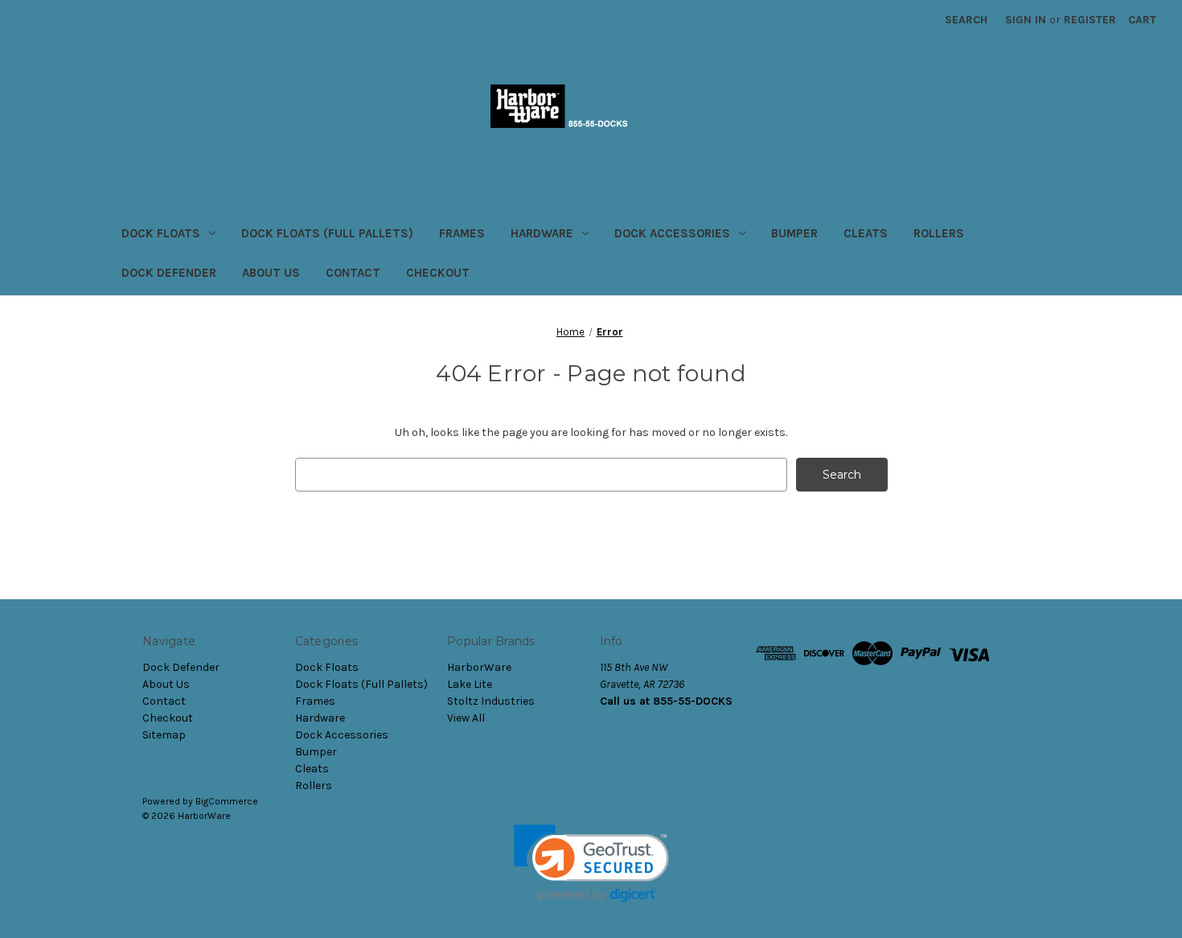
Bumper (794, 233)
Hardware (542, 233)
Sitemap (164, 735)
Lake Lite (469, 684)
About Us (271, 272)
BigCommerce (226, 801)
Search (966, 20)
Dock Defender (168, 272)
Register (1090, 20)
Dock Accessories (672, 233)
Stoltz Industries (491, 701)
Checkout (438, 272)
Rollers (938, 233)
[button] (591, 863)
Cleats (865, 233)
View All (466, 718)
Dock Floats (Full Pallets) (327, 233)
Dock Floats (160, 233)
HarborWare (479, 667)
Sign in (1025, 20)
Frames (462, 233)
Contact (353, 272)
